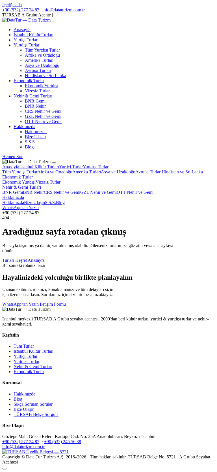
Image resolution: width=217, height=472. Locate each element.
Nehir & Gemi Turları (33, 95)
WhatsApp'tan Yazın (20, 207)
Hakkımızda (24, 126)
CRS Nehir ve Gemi (43, 111)
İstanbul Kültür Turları (33, 34)
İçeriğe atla (12, 4)
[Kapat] (54, 163)
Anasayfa (22, 29)
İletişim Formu (53, 304)
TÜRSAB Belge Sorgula (36, 414)
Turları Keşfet (14, 260)
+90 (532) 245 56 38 (62, 441)
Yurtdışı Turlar (26, 44)
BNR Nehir (35, 106)
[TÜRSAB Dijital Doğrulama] (35, 451)
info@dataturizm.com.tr (63, 9)
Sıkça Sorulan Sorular (33, 404)
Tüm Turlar (24, 346)
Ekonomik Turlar (29, 80)
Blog (29, 146)
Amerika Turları (39, 60)
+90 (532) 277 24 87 (20, 9)
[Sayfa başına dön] (4, 468)
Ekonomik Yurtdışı (41, 85)
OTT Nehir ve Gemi (43, 121)
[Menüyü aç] (54, 21)
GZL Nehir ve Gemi (43, 116)
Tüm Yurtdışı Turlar (42, 50)
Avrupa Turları (38, 70)
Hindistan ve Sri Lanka (45, 75)
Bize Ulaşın (35, 136)
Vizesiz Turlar (37, 90)
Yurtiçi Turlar (25, 39)
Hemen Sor (12, 156)
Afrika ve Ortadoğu (42, 55)
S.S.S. (30, 141)
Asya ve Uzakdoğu (42, 65)
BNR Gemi (35, 101)
